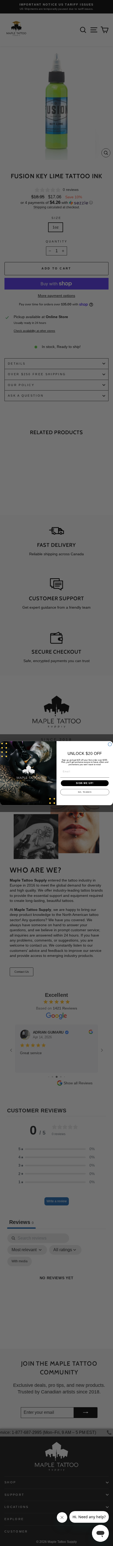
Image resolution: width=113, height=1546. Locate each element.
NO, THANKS (84, 792)
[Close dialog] (109, 744)
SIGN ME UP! (85, 783)
